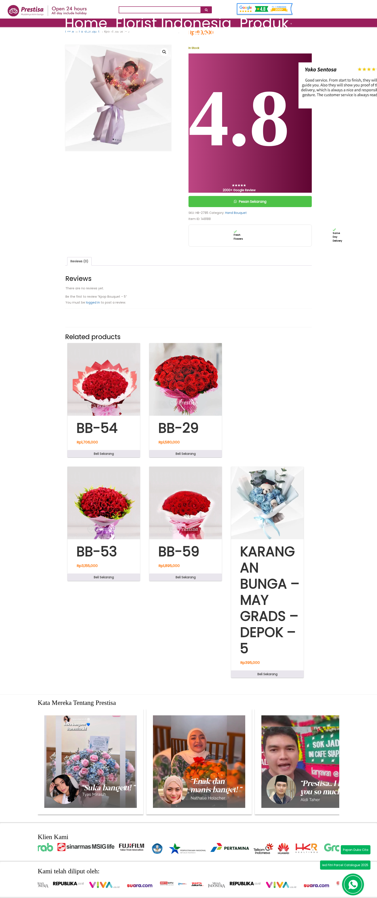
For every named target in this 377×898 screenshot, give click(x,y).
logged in (93, 302)
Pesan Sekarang (252, 201)
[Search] (206, 9)
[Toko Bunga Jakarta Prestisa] (47, 8)
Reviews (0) (79, 261)
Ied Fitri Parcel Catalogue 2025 (345, 865)
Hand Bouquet (236, 213)
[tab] (79, 261)
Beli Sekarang (104, 454)
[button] (164, 52)
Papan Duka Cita (355, 850)
